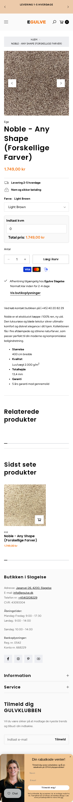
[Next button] (68, 7)
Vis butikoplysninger (25, 293)
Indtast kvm (15, 220)
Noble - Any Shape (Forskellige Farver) (20, 538)
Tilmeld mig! (49, 788)
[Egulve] (36, 22)
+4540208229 (27, 597)
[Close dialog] (70, 756)
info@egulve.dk (23, 593)
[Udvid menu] (6, 22)
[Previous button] (5, 7)
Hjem (34, 39)
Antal (7, 249)
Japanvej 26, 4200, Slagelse (34, 588)
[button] (54, 22)
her (62, 797)
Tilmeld (60, 739)
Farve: (17, 198)
